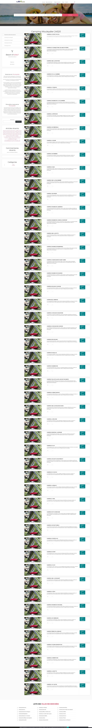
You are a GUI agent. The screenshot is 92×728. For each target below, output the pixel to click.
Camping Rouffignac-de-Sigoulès (25, 717)
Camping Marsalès (42, 709)
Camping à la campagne (8, 37)
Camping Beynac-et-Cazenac (24, 715)
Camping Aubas (42, 717)
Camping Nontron (62, 715)
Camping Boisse (21, 709)
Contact (66, 2)
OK (67, 727)
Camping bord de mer (8, 42)
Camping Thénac (62, 717)
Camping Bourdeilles (43, 715)
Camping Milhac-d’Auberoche (44, 711)
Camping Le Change (43, 707)
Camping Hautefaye (63, 707)
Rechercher (12, 119)
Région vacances (57, 2)
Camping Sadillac (62, 711)
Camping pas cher (7, 45)
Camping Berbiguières (22, 713)
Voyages (13, 165)
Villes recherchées (49, 2)
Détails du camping (82, 35)
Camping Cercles (62, 713)
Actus (13, 164)
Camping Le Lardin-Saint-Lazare (45, 713)
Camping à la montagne (8, 40)
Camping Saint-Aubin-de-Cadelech (66, 709)
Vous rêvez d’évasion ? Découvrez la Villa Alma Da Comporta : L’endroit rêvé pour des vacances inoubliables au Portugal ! (12, 137)
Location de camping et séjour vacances (24, 2)
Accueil (43, 2)
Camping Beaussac (22, 707)
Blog (63, 2)
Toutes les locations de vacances (10, 34)
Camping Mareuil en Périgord (24, 711)
